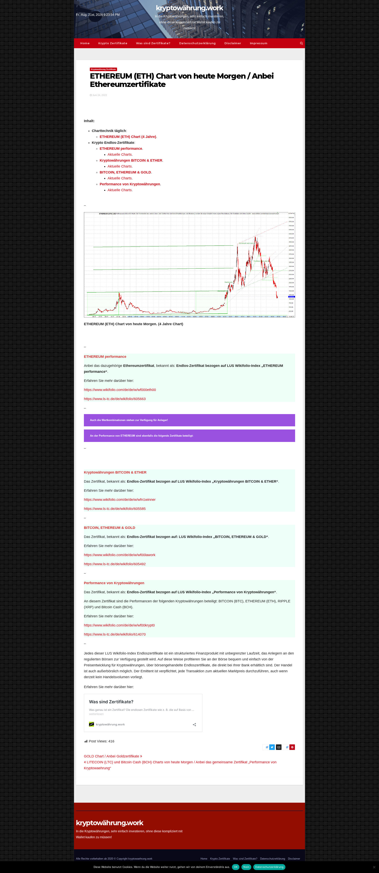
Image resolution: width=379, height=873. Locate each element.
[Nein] (374, 867)
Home (85, 43)
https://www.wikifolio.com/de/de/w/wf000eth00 (120, 390)
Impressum (258, 43)
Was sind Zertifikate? (153, 43)
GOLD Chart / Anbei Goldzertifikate (112, 756)
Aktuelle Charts (120, 154)
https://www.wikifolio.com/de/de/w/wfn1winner (120, 500)
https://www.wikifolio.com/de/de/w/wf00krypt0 (119, 625)
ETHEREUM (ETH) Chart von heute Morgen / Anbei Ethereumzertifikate (182, 80)
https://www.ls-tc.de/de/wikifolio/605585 (115, 509)
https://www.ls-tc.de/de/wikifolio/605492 (115, 564)
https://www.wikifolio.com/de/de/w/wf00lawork (119, 555)
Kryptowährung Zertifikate (103, 69)
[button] (301, 43)
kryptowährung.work (189, 8)
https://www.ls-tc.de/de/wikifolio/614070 (115, 634)
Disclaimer (232, 43)
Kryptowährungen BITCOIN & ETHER (131, 160)
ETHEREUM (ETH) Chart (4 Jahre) (128, 137)
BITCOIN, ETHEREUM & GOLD (125, 172)
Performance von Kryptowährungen (130, 184)
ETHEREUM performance (121, 149)
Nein (246, 866)
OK (236, 866)
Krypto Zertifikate (112, 43)
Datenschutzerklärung (197, 43)
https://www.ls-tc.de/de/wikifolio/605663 (115, 399)
